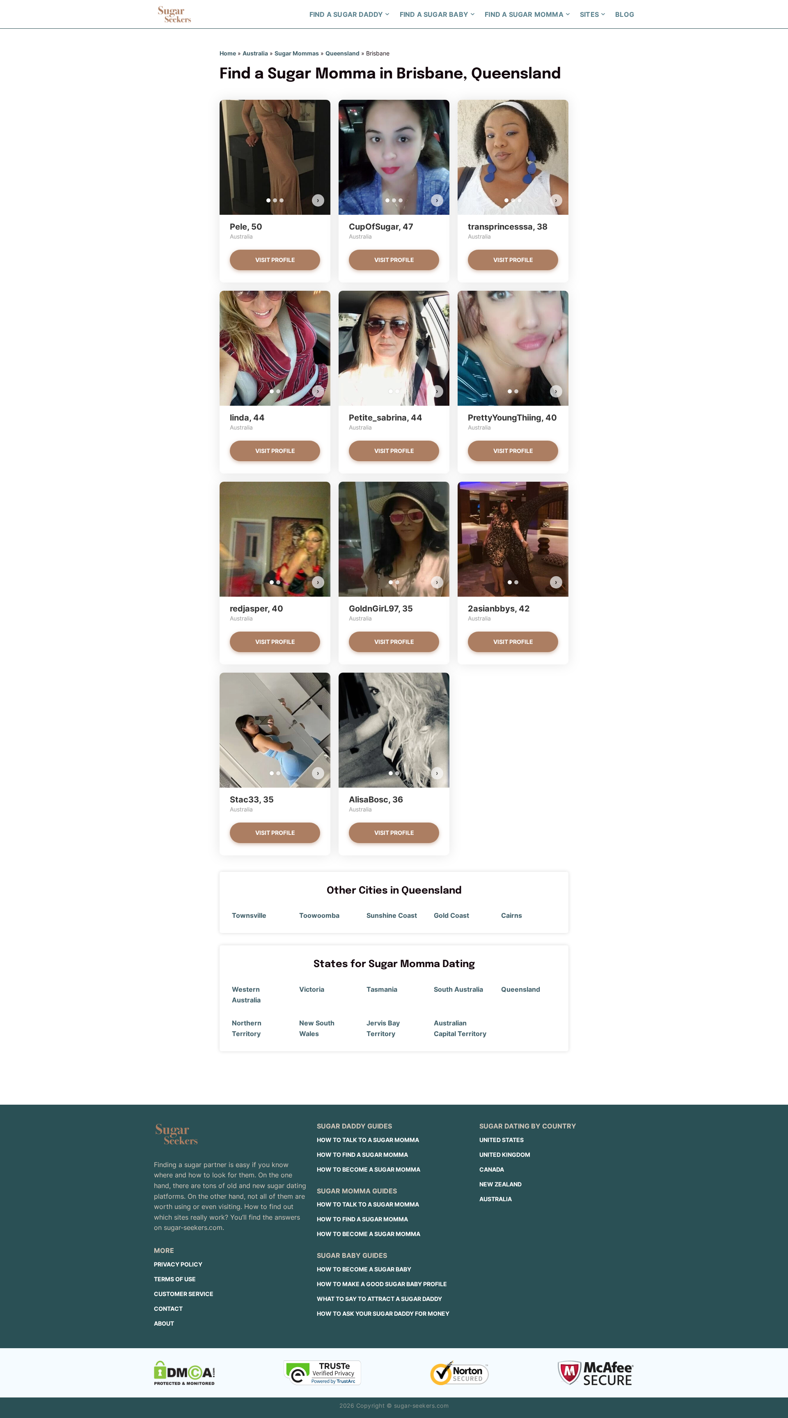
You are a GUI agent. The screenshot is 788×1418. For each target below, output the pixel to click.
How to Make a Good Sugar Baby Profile (382, 1283)
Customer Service (183, 1293)
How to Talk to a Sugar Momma (368, 1139)
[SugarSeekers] (174, 14)
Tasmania (382, 989)
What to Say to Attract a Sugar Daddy (379, 1298)
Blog (624, 14)
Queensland (342, 53)
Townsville (249, 915)
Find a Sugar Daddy (346, 14)
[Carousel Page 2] (275, 200)
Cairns (511, 915)
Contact (168, 1308)
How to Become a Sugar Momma (368, 1169)
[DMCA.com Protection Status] (184, 1373)
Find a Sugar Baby (434, 14)
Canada (491, 1169)
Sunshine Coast (392, 915)
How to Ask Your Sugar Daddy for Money (383, 1313)
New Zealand (500, 1184)
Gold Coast (451, 915)
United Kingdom (504, 1154)
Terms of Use (175, 1279)
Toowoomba (319, 915)
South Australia (458, 989)
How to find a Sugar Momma (362, 1154)
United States (501, 1139)
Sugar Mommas (297, 53)
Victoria (311, 989)
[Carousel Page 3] (281, 200)
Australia (255, 53)
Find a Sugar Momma (524, 14)
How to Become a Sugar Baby (364, 1269)
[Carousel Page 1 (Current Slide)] (268, 200)
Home (228, 53)
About (164, 1323)
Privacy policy (178, 1264)
